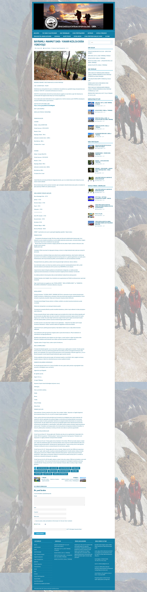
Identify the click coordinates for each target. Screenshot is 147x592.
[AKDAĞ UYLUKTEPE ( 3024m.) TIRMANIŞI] (91, 128)
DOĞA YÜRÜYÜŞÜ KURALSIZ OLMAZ (93, 36)
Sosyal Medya (77, 36)
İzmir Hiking (74, 471)
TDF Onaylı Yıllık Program (49, 33)
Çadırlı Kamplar (37, 547)
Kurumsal (57, 36)
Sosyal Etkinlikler (101, 33)
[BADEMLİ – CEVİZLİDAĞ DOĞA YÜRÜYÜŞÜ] (91, 163)
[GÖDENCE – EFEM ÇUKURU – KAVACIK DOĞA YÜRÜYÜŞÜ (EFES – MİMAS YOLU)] (91, 171)
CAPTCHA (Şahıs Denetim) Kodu (73, 529)
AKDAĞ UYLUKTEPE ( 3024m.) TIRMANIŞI (97, 65)
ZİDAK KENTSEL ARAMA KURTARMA (42, 36)
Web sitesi (36, 516)
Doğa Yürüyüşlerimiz (79, 33)
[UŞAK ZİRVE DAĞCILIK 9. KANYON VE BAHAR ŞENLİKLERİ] (91, 180)
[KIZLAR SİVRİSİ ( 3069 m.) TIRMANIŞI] (91, 113)
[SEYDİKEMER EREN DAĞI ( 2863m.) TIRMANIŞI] (91, 136)
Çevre (35, 549)
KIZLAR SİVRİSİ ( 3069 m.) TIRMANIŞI (96, 58)
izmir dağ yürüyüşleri (40, 471)
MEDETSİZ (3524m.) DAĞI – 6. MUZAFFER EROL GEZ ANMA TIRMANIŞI (104, 118)
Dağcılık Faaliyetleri (94, 99)
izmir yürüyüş (47, 473)
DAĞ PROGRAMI (37, 552)
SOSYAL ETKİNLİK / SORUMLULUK (96, 185)
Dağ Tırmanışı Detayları (39, 554)
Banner (54, 48)
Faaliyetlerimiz (37, 566)
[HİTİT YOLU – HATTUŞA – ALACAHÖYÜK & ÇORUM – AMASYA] (91, 200)
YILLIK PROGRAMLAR (38, 581)
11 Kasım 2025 (39, 48)
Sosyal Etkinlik (37, 578)
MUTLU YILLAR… (99, 213)
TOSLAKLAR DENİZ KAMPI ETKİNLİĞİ (97, 78)
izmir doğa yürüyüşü (64, 471)
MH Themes (44, 588)
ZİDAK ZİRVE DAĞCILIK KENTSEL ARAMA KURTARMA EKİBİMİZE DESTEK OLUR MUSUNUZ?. (104, 206)
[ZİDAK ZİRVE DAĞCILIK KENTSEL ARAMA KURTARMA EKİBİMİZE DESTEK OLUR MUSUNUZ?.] (91, 207)
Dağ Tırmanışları (64, 33)
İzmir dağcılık (52, 471)
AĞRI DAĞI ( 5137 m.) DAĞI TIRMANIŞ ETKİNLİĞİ (99, 55)
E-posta (36, 512)
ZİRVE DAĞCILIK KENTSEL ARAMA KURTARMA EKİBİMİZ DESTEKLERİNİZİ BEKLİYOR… (104, 223)
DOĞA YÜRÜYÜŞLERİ (93, 142)
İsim (35, 507)
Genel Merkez (47, 48)
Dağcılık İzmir (53, 468)
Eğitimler (90, 33)
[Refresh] (45, 524)
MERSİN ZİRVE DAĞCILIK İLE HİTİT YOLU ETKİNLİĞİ (100, 93)
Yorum (35, 496)
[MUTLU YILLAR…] (91, 216)
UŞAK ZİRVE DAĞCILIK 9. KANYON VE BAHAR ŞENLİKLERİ (103, 178)
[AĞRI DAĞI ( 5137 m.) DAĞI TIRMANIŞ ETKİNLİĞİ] (91, 105)
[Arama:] (100, 42)
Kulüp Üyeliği (67, 36)
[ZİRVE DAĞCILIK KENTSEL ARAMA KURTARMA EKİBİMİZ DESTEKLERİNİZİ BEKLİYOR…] (91, 224)
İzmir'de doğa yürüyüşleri (60, 473)
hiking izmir (76, 468)
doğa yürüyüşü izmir (65, 468)
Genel (35, 569)
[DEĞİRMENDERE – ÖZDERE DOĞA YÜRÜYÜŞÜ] (91, 156)
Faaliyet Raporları (38, 564)
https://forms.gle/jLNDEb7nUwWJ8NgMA (44, 105)
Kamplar (36, 573)
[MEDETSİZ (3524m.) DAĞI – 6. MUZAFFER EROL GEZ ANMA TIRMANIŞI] (91, 121)
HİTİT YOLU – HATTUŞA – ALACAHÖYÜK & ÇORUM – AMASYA (103, 197)
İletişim (107, 36)
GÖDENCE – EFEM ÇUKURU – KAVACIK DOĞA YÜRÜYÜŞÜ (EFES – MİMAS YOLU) (103, 170)
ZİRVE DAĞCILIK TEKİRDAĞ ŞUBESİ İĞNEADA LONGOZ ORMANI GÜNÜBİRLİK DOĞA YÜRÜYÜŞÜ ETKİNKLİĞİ (99, 74)
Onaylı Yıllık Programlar (39, 576)
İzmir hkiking (38, 473)
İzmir (35, 571)
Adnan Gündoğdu (99, 76)
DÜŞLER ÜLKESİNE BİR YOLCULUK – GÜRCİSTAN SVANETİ (103, 146)
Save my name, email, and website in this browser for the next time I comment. (54, 521)
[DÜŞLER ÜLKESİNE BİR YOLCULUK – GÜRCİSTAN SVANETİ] (91, 148)
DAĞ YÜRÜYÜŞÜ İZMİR (43, 468)
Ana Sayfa (36, 33)
